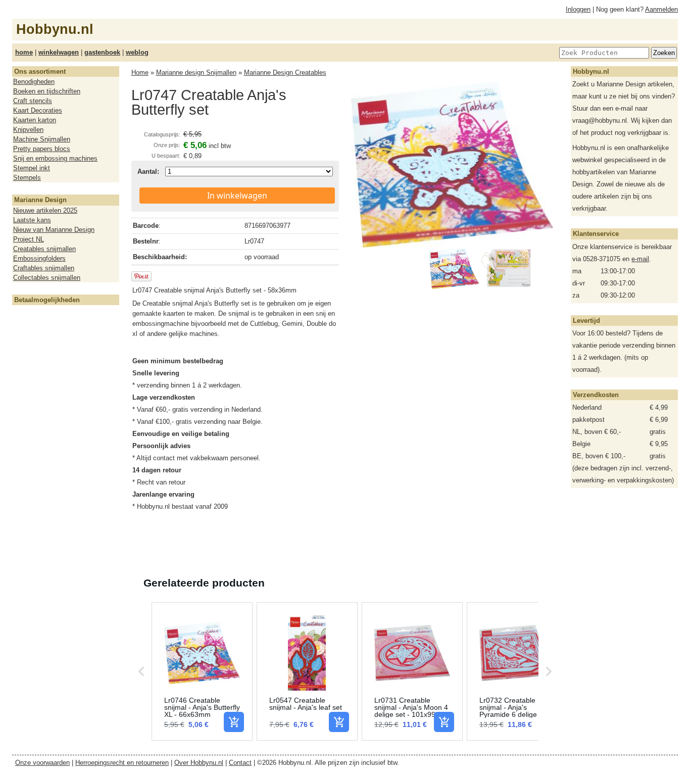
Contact (240, 762)
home (24, 52)
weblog (137, 52)
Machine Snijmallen (41, 139)
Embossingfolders (39, 258)
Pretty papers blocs (41, 149)
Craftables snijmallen (43, 268)
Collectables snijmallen (46, 277)
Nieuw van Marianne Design (53, 229)
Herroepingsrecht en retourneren (122, 762)
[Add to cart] (234, 722)
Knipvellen (28, 129)
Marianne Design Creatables (285, 72)
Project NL (28, 239)
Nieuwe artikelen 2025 (45, 210)
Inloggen (578, 9)
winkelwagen (58, 52)
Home (140, 72)
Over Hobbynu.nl (198, 762)
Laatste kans (32, 220)
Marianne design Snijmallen (196, 72)
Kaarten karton (34, 120)
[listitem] (202, 671)
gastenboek (102, 52)
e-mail (640, 259)
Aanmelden (661, 9)
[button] (141, 671)
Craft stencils (32, 101)
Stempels (27, 177)
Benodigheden (34, 81)
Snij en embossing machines (55, 158)
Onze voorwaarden (42, 762)
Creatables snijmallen (44, 249)
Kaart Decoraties (37, 110)
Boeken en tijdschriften (46, 91)
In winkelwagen (237, 195)
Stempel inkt (31, 168)
